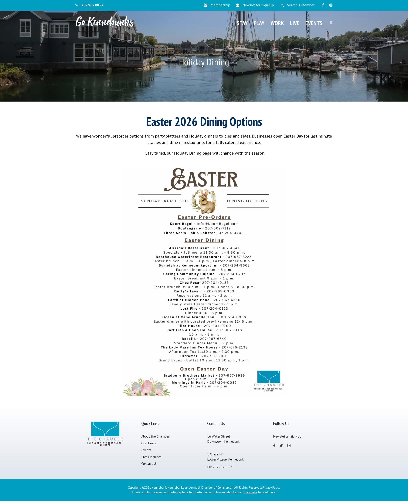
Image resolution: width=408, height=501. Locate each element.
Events (146, 450)
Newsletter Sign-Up (258, 5)
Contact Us (149, 463)
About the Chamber (155, 436)
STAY (242, 23)
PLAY (259, 23)
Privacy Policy (271, 487)
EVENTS (313, 23)
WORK (277, 23)
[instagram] (331, 5)
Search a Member (300, 5)
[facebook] (323, 5)
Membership (220, 5)
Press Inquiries (151, 457)
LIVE (294, 23)
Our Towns (149, 443)
